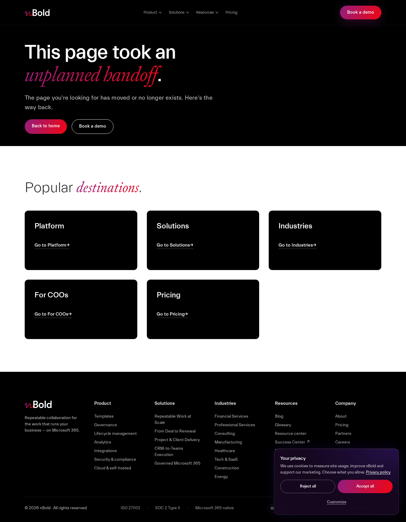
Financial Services (231, 416)
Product (150, 12)
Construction (227, 468)
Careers (342, 442)
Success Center (292, 442)
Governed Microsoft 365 (177, 463)
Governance (105, 425)
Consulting (225, 433)
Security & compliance (115, 459)
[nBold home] (37, 12)
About (341, 416)
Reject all (308, 486)
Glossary (283, 425)
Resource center (290, 433)
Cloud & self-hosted (112, 468)
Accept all (365, 486)
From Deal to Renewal (175, 431)
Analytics (102, 442)
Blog (279, 416)
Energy (221, 476)
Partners (343, 433)
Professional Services (235, 425)
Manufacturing (228, 442)
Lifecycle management (115, 433)
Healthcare (225, 451)
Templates (104, 416)
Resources (205, 12)
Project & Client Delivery (177, 440)
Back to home (46, 125)
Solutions (176, 12)
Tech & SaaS (226, 459)
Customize (336, 502)
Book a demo (360, 12)
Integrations (105, 451)
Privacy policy (378, 472)
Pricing (231, 12)
